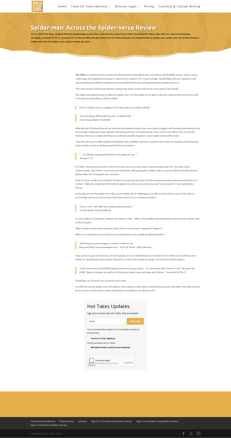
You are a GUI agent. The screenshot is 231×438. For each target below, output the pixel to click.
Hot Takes (49, 33)
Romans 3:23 (129, 37)
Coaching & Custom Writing (179, 6)
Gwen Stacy (120, 33)
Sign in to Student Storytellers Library (157, 421)
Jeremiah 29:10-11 (50, 37)
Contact (82, 421)
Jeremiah (35, 37)
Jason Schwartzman (180, 33)
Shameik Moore (144, 37)
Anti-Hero (95, 33)
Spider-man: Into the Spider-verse (47, 41)
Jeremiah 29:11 (69, 37)
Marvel (81, 37)
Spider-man (159, 37)
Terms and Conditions (43, 421)
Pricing (149, 6)
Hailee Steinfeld (135, 33)
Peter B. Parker (114, 37)
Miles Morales (92, 37)
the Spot (85, 41)
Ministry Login (126, 6)
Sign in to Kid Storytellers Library (49, 425)
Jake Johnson (162, 33)
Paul (103, 37)
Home (62, 6)
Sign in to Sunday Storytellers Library (111, 421)
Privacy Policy (66, 421)
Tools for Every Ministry (89, 6)
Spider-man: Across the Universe (182, 37)
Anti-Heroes (107, 33)
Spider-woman (73, 41)
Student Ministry (63, 33)
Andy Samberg (81, 33)
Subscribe (135, 321)
